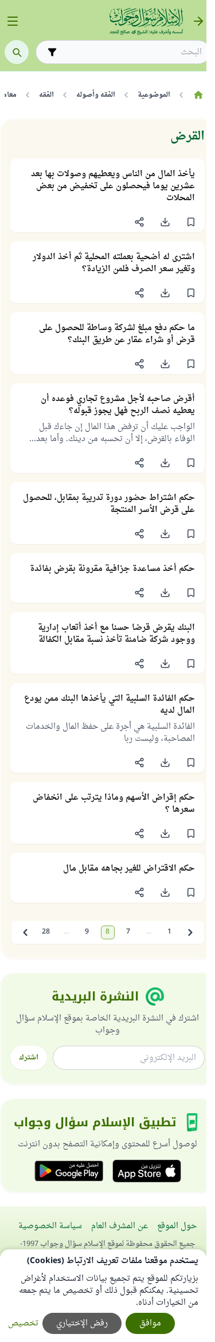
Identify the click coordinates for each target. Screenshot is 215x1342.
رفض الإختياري (82, 1323)
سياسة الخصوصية (50, 1226)
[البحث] (17, 52)
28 (46, 932)
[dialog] (103, 1295)
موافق (150, 1323)
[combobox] (131, 52)
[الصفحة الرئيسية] (198, 95)
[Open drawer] (13, 21)
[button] (190, 222)
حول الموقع (177, 1226)
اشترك (28, 1058)
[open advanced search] (52, 52)
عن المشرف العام (119, 1226)
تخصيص (23, 1323)
